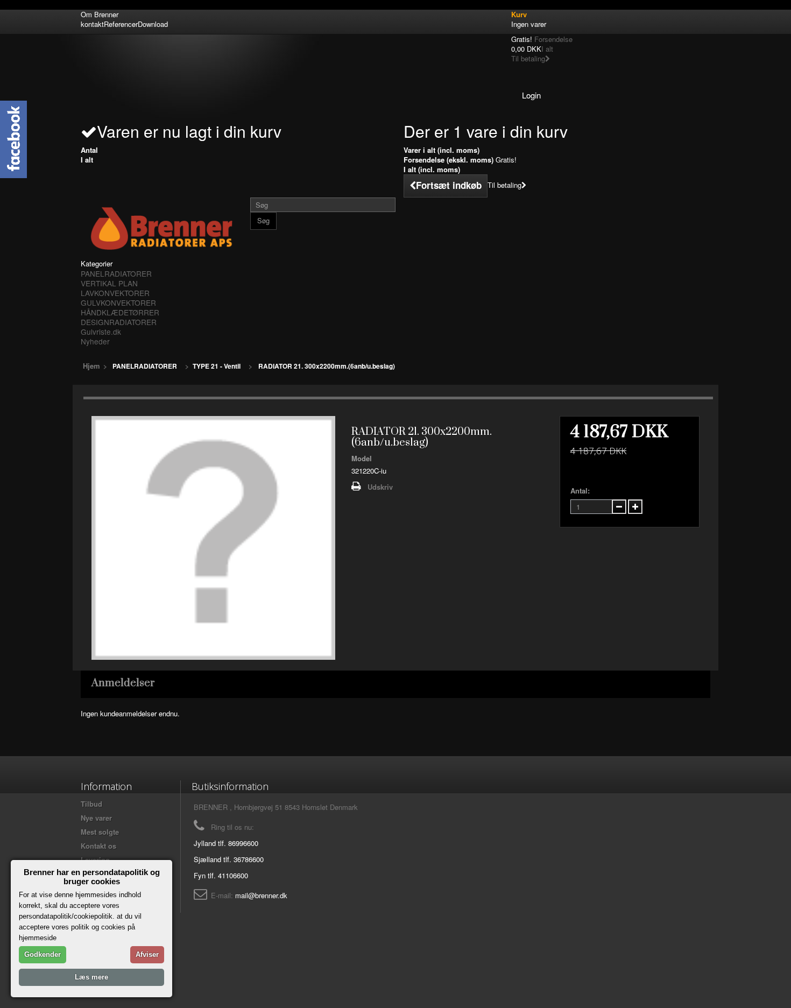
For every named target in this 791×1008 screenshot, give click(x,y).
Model (361, 458)
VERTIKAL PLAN (109, 283)
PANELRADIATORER (116, 273)
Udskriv (380, 487)
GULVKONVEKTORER (118, 302)
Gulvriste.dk (101, 331)
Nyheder (95, 341)
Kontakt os (98, 846)
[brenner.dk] (161, 228)
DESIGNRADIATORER (119, 321)
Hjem (91, 366)
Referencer (121, 24)
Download (153, 24)
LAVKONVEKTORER (115, 292)
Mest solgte (100, 832)
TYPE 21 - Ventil (217, 366)
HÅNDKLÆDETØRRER (120, 312)
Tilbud (91, 804)
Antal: (580, 491)
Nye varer (96, 818)
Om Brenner (99, 14)
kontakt (92, 24)
